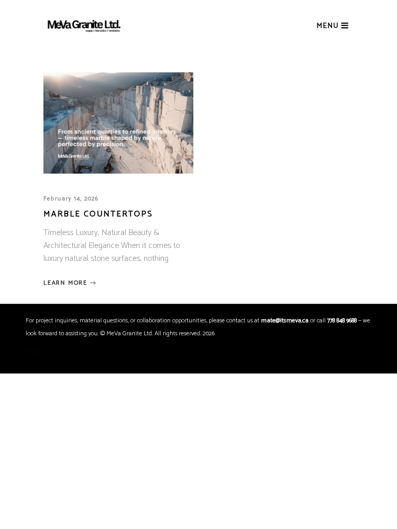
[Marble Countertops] (118, 123)
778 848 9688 (342, 320)
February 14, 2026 (70, 199)
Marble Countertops (98, 214)
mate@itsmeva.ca (285, 320)
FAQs (32, 351)
